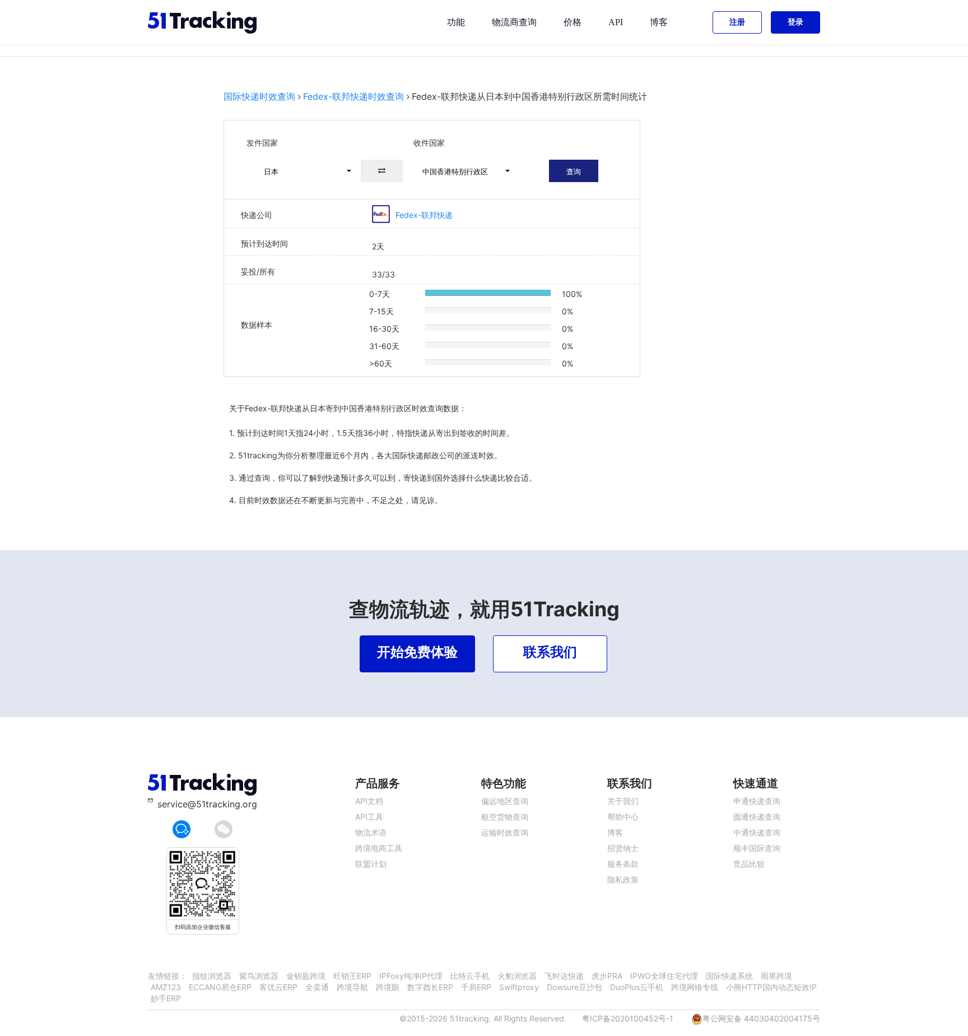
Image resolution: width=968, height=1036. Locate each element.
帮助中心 (623, 816)
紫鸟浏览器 (258, 976)
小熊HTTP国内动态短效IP (771, 987)
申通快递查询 (756, 801)
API (615, 22)
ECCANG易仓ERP (220, 987)
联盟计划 (371, 863)
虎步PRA (607, 976)
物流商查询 (514, 22)
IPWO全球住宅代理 (664, 976)
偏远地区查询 (504, 801)
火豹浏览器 (517, 976)
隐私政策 (623, 879)
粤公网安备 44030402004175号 (761, 1018)
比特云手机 (470, 976)
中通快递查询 (756, 832)
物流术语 (371, 832)
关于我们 (623, 801)
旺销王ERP (352, 976)
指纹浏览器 (211, 976)
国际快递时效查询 (259, 96)
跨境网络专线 (694, 987)
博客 (659, 22)
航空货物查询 (504, 816)
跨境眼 (387, 987)
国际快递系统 (729, 976)
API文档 (369, 801)
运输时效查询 (504, 832)
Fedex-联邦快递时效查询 (353, 96)
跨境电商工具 (378, 848)
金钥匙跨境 (305, 976)
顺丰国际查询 (756, 848)
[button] (302, 171)
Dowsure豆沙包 (574, 987)
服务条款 (623, 863)
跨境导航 (352, 987)
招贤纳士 (623, 848)
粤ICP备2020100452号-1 (627, 1018)
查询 (573, 171)
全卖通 (317, 987)
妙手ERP (166, 998)
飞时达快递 (564, 976)
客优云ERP (278, 987)
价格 (572, 22)
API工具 (369, 816)
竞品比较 (749, 863)
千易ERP (476, 987)
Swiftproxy (519, 987)
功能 (456, 22)
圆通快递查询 (756, 816)
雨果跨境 (776, 976)
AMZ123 (166, 987)
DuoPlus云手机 (636, 987)
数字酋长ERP (430, 987)
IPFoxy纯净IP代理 (411, 976)
